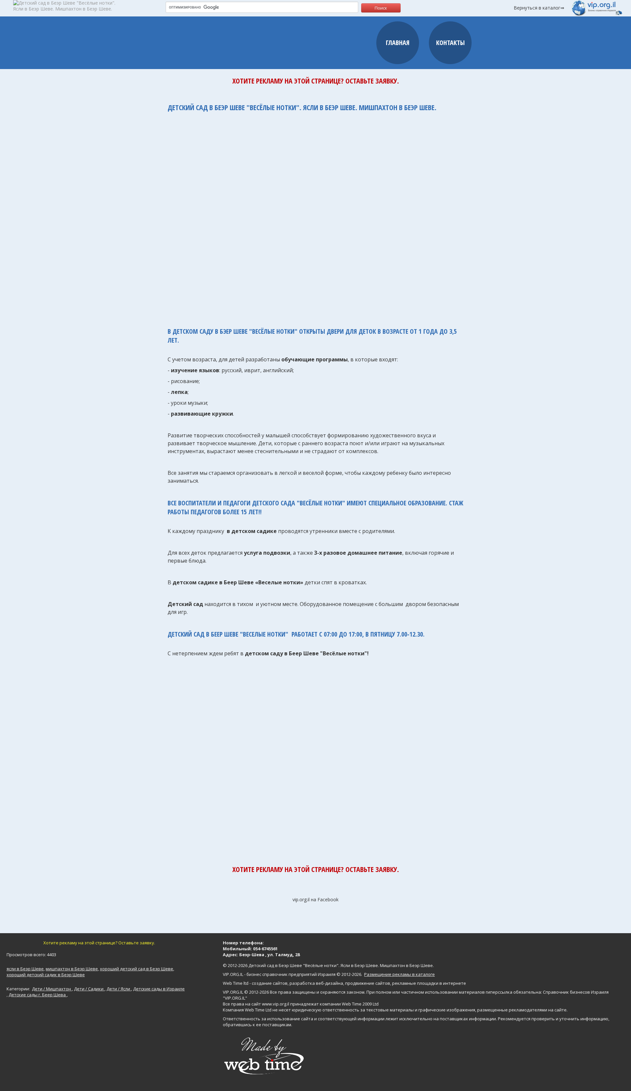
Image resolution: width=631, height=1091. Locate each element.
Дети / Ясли (118, 989)
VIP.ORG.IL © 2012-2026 (246, 992)
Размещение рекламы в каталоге (399, 974)
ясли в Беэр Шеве (25, 969)
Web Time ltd (235, 983)
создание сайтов (270, 983)
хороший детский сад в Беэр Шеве (136, 969)
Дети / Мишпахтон (52, 989)
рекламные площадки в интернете (429, 983)
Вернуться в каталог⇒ (539, 8)
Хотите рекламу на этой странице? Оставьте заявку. (315, 80)
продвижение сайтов (367, 983)
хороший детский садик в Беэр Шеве (46, 975)
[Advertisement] (315, 216)
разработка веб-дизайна (316, 983)
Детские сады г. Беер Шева (38, 995)
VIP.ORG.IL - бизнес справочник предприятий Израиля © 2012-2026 (292, 974)
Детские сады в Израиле (159, 989)
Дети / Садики (89, 989)
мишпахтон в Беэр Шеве (72, 969)
